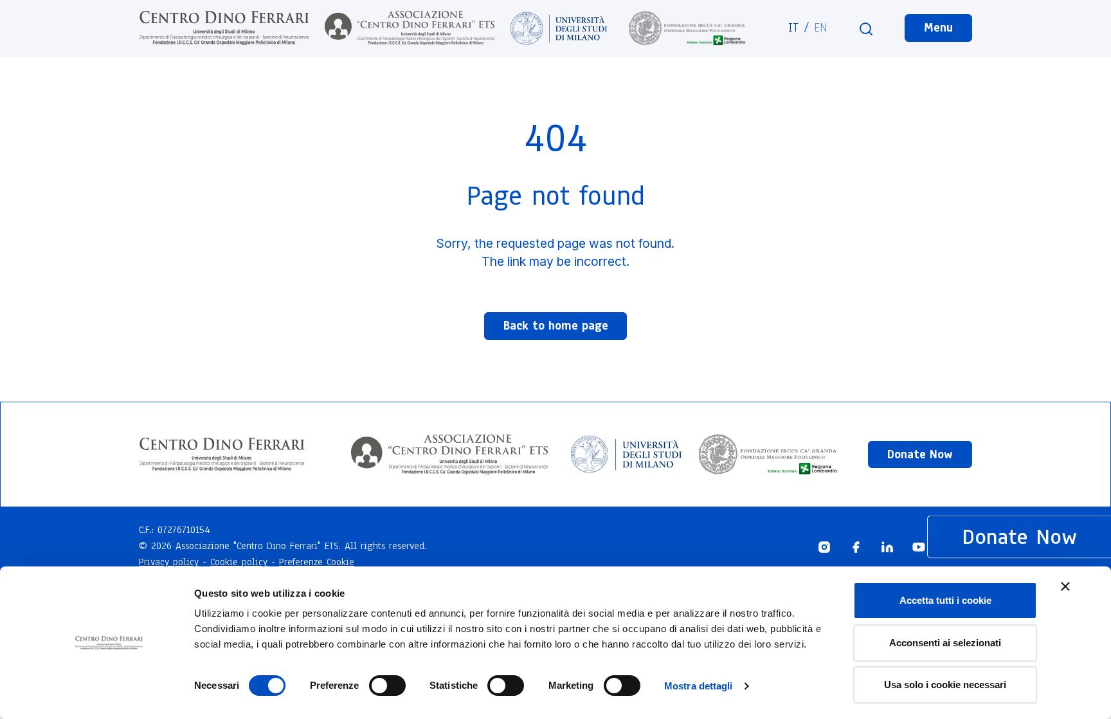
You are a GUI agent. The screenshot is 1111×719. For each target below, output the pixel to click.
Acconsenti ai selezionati (945, 642)
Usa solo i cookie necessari (945, 684)
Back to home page (555, 325)
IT (793, 27)
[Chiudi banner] (1065, 586)
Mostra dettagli (698, 685)
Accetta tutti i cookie (945, 600)
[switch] (387, 685)
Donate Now (920, 454)
